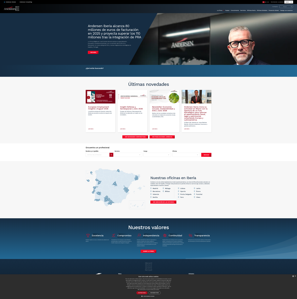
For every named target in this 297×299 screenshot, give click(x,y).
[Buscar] (291, 6)
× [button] (295, 276)
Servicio (117, 151)
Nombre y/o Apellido (92, 151)
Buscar (206, 155)
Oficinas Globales (262, 10)
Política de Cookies (155, 289)
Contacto (275, 6)
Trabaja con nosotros (286, 10)
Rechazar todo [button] (154, 292)
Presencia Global (274, 10)
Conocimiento (235, 10)
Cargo (145, 151)
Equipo (227, 10)
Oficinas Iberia (251, 10)
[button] (148, 296)
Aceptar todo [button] (142, 292)
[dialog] (148, 286)
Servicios (243, 10)
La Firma (219, 10)
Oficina (174, 151)
